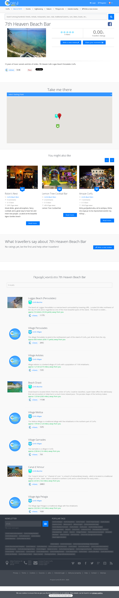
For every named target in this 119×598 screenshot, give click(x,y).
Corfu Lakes (72, 546)
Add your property (74, 573)
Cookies (32, 573)
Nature (51, 9)
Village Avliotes (35, 355)
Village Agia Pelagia (38, 496)
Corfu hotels (74, 527)
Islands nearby (74, 9)
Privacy (15, 573)
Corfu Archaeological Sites (26, 549)
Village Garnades (37, 439)
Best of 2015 (19, 9)
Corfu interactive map (91, 524)
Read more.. (32, 223)
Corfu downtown (58, 529)
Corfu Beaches (37, 302)
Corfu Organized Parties (83, 549)
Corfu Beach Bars (13, 197)
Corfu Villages (37, 332)
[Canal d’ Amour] (15, 471)
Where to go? (78, 524)
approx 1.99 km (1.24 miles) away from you (44, 424)
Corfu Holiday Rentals (31, 533)
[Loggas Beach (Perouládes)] (15, 302)
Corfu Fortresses (66, 544)
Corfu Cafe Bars (94, 551)
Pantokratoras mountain (95, 532)
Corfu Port (76, 529)
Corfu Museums (24, 536)
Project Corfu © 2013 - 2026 (59, 580)
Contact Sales (42, 564)
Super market (38, 554)
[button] (59, 116)
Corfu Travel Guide (93, 522)
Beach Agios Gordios (59, 537)
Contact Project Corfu (45, 561)
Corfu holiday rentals (95, 527)
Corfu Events (10, 551)
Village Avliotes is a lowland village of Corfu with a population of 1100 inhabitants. (58, 364)
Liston (66, 532)
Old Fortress (75, 534)
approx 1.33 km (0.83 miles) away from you (44, 396)
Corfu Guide (105, 522)
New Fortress (64, 534)
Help (86, 573)
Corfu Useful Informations (14, 533)
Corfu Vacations (69, 522)
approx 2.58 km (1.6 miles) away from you (44, 451)
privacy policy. (97, 593)
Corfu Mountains (84, 546)
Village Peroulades (37, 328)
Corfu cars (83, 527)
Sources (42, 573)
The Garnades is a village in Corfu (40, 449)
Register (103, 3)
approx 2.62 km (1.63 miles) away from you (44, 508)
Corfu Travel (80, 522)
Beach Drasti (34, 382)
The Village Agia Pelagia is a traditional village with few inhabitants (53, 506)
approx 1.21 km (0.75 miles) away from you (44, 367)
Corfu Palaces (30, 546)
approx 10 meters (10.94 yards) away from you (46, 312)
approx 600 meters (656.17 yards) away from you (46, 339)
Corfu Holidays (57, 522)
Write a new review (90, 9)
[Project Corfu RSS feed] (111, 563)
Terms (24, 573)
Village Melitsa (35, 412)
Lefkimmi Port (85, 529)
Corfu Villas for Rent (23, 538)
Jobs (49, 573)
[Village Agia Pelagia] (15, 502)
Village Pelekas (81, 532)
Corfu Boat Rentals (107, 551)
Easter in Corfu (52, 549)
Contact (94, 573)
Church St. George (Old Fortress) (91, 534)
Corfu (9, 9)
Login (93, 3)
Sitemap (103, 573)
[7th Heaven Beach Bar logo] (26, 42)
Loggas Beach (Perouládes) (42, 298)
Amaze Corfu (86, 193)
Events (30, 9)
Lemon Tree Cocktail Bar (55, 193)
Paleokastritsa (57, 532)
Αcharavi (108, 532)
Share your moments (93, 42)
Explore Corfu (57, 524)
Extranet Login (60, 573)
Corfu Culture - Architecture (57, 546)
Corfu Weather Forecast (60, 527)
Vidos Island (54, 544)
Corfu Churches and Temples (15, 546)
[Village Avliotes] (15, 361)
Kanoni (72, 532)
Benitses (55, 534)
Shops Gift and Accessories (66, 554)
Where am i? (67, 524)
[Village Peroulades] (15, 334)
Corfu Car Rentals (11, 554)
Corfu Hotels (36, 536)
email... (8, 524)
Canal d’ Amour (36, 467)
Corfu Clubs (83, 551)
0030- (30, 561)
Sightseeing (40, 9)
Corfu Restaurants (11, 536)
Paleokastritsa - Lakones (100, 529)
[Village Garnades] (15, 445)
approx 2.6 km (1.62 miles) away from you (44, 481)
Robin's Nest (11, 193)
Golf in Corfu (20, 551)
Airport (68, 529)
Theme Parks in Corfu (100, 549)
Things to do (61, 9)
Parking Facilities (50, 554)
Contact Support (43, 563)
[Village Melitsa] (15, 418)
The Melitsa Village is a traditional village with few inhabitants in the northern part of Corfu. (62, 421)
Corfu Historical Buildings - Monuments (86, 544)
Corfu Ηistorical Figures (66, 549)
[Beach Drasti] (15, 386)
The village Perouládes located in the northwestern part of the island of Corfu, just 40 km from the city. (67, 337)
